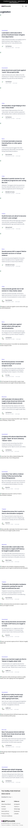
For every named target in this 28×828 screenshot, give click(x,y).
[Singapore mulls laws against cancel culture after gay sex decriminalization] (14, 313)
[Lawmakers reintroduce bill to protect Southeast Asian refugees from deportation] (14, 21)
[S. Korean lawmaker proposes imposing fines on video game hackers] (14, 129)
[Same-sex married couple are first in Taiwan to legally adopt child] (14, 647)
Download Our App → (6, 797)
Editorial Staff (8, 227)
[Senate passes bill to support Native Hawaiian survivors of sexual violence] (14, 240)
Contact (3, 809)
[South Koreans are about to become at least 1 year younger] (14, 204)
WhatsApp (17, 809)
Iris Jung (7, 375)
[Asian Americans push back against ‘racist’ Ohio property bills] (14, 59)
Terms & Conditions (6, 816)
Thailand (4, 509)
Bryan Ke (7, 487)
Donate (3, 806)
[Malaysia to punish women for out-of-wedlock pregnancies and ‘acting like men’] (14, 167)
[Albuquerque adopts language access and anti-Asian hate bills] (14, 758)
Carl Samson (8, 46)
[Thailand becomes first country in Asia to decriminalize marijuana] (14, 500)
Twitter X (16, 806)
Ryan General (8, 154)
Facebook (16, 811)
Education (4, 396)
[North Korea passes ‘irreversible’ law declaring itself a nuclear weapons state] (14, 350)
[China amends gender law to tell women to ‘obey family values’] (14, 277)
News (3, 138)
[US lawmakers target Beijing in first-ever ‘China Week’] (14, 94)
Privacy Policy (5, 813)
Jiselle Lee (8, 670)
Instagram (17, 804)
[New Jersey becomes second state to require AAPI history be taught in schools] (14, 610)
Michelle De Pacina (10, 192)
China (3, 103)
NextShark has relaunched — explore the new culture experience (14, 2)
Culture (3, 213)
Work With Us (5, 811)
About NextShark (6, 804)
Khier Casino (8, 560)
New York (4, 729)
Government (5, 30)
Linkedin (16, 813)
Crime (3, 176)
